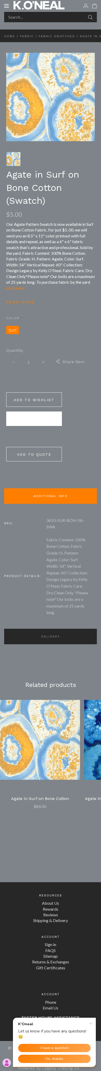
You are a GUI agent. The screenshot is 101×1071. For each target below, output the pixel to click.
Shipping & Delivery (50, 920)
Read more (20, 301)
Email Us (50, 1007)
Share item (73, 361)
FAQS (50, 950)
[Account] (85, 6)
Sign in (50, 944)
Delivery (50, 636)
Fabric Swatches (57, 36)
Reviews (50, 914)
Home (9, 36)
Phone (50, 1002)
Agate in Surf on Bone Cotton (40, 798)
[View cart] (94, 6)
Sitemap (50, 956)
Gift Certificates (50, 967)
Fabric (27, 36)
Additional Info (50, 496)
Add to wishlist (34, 400)
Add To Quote (34, 454)
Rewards (50, 909)
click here (14, 288)
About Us (50, 903)
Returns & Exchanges (50, 961)
